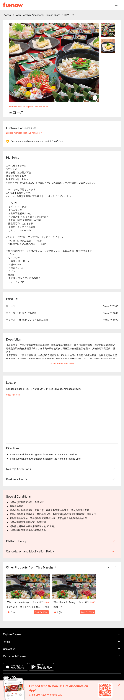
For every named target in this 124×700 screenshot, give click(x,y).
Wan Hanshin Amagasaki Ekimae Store (38, 15)
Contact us (9, 649)
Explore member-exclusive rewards (23, 132)
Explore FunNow (12, 634)
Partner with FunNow (14, 656)
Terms (6, 641)
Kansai (7, 15)
